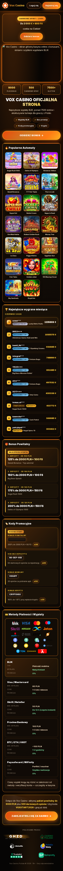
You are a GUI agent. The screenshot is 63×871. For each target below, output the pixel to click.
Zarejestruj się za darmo (31, 816)
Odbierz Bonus (31, 135)
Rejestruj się (51, 5)
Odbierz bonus (31, 36)
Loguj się (33, 5)
